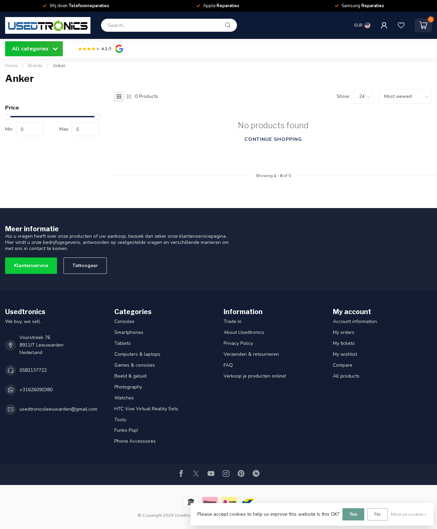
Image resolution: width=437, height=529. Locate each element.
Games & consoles (134, 365)
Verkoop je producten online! (255, 376)
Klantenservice (31, 265)
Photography (128, 387)
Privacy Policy (238, 343)
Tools (120, 419)
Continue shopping (273, 139)
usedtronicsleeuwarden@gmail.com (58, 409)
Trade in (232, 321)
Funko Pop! (126, 430)
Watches (124, 398)
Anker (59, 66)
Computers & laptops (137, 354)
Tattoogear (85, 265)
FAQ (228, 365)
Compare (342, 365)
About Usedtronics (244, 332)
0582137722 (33, 370)
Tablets (122, 343)
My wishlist (345, 354)
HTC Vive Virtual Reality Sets (146, 409)
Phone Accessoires (135, 441)
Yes (353, 514)
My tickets (344, 343)
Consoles (124, 321)
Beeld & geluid (130, 376)
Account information (355, 321)
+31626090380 (36, 389)
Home (11, 66)
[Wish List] (401, 25)
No (378, 514)
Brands (35, 66)
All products (346, 376)
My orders (343, 332)
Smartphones (128, 332)
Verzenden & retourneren (251, 354)
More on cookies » (409, 514)
